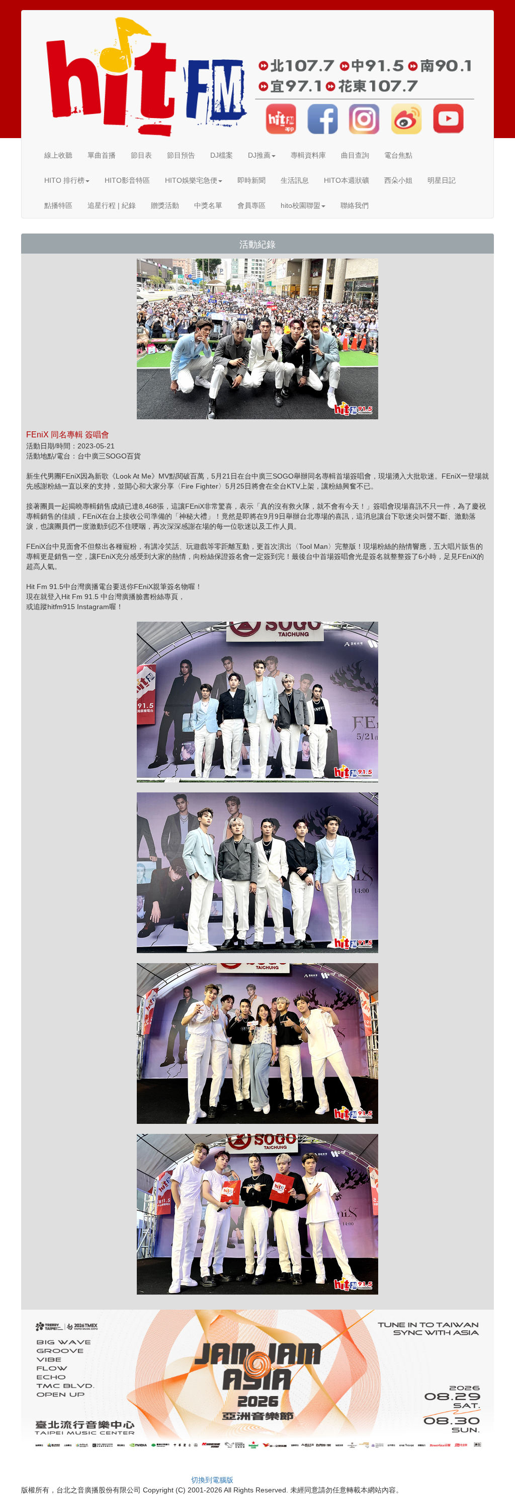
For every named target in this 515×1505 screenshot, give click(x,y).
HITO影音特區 (127, 180)
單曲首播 (102, 155)
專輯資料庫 (308, 155)
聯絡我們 (354, 205)
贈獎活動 (165, 205)
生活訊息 (295, 180)
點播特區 (58, 205)
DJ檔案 (221, 155)
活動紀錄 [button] (257, 245)
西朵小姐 (398, 180)
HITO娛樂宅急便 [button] (191, 180)
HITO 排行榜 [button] (64, 180)
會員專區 (251, 205)
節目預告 (181, 155)
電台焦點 (398, 155)
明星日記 (441, 180)
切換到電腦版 (212, 1480)
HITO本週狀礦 (346, 180)
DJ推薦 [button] (259, 155)
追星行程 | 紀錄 (112, 205)
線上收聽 (58, 155)
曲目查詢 (355, 155)
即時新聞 (251, 180)
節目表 (141, 155)
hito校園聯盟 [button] (300, 205)
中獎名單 (208, 205)
